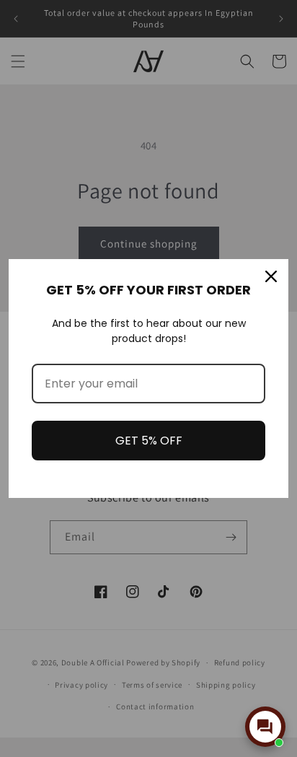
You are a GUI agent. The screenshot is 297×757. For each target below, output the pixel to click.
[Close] (271, 276)
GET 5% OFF (148, 440)
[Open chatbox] (265, 726)
